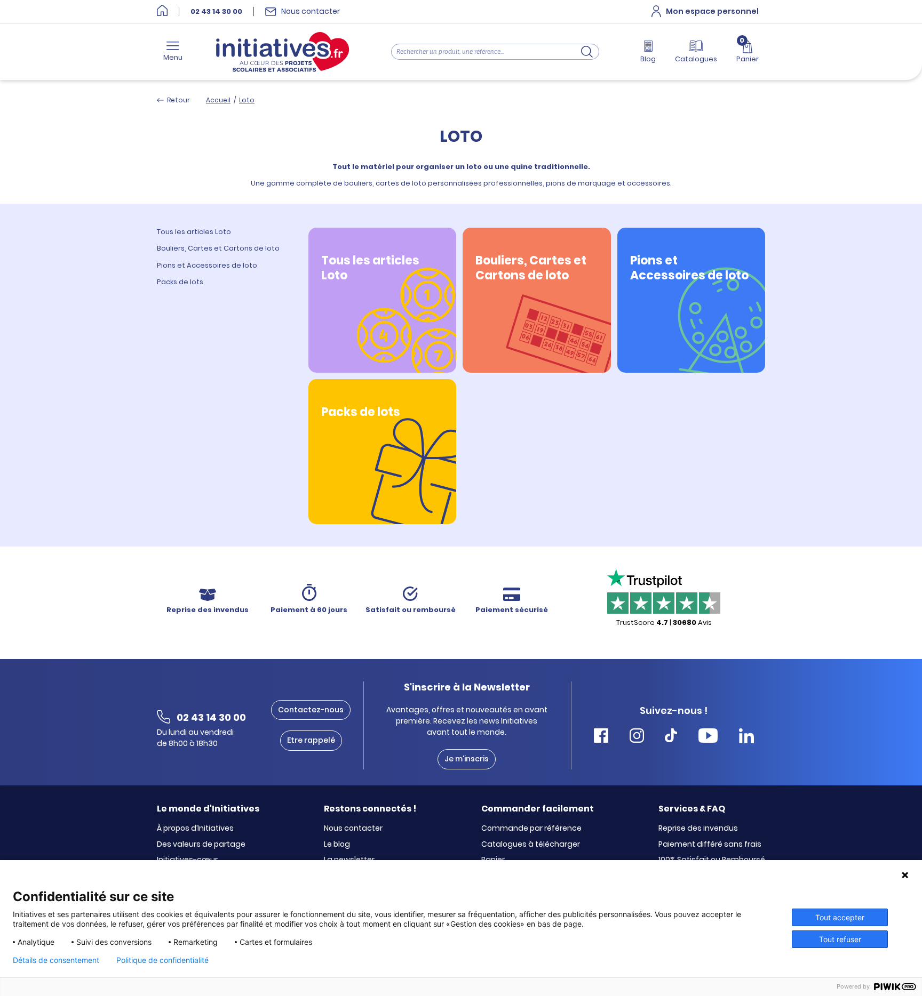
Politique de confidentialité (162, 960)
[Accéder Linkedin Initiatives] (746, 737)
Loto (247, 100)
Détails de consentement (56, 960)
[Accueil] (162, 11)
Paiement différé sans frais (709, 844)
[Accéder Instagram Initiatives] (637, 737)
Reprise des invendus (698, 828)
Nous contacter (353, 828)
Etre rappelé (311, 740)
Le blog (337, 844)
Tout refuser (840, 939)
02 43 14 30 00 (216, 11)
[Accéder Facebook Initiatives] (601, 737)
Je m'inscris (466, 758)
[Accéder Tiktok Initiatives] (671, 737)
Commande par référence (531, 828)
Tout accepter (839, 917)
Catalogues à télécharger (530, 844)
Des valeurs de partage (201, 844)
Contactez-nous (311, 709)
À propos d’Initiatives (195, 828)
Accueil (218, 100)
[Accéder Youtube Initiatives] (708, 737)
